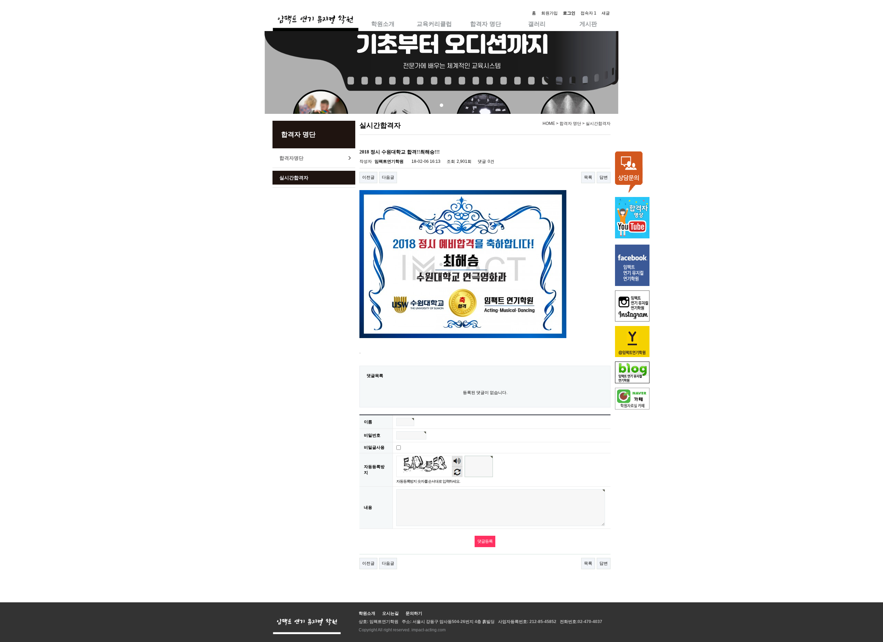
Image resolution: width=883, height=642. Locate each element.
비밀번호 (372, 435)
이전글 (368, 177)
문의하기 (414, 613)
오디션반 (434, 10)
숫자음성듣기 (457, 461)
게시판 (588, 24)
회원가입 (549, 13)
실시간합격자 (293, 177)
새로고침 (457, 471)
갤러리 (537, 24)
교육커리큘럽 (434, 24)
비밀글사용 (374, 447)
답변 (603, 177)
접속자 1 (588, 13)
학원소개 (383, 24)
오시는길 (383, 10)
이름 (368, 421)
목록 (588, 177)
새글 (606, 13)
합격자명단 (291, 158)
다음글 (388, 177)
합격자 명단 (485, 24)
